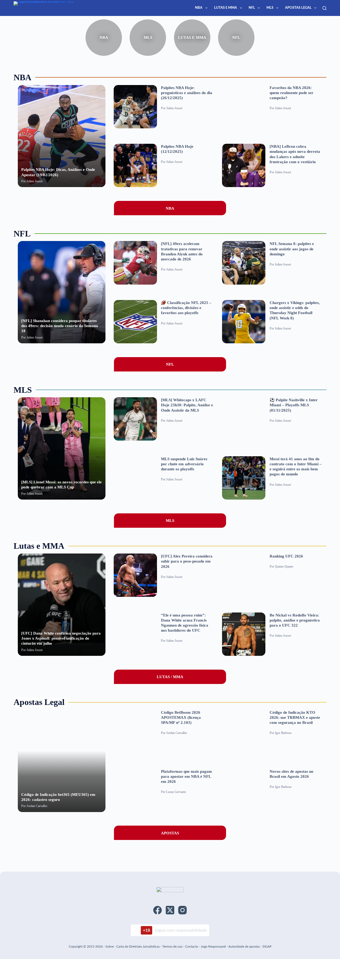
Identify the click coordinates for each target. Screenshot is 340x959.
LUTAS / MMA (170, 676)
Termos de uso (172, 946)
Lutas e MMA (225, 8)
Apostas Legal (298, 8)
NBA (198, 8)
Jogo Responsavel (214, 946)
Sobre (109, 946)
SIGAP (266, 946)
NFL (252, 8)
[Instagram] (182, 910)
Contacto (191, 946)
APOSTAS (170, 833)
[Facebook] (157, 910)
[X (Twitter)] (170, 910)
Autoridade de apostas (244, 946)
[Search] (324, 8)
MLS (269, 8)
